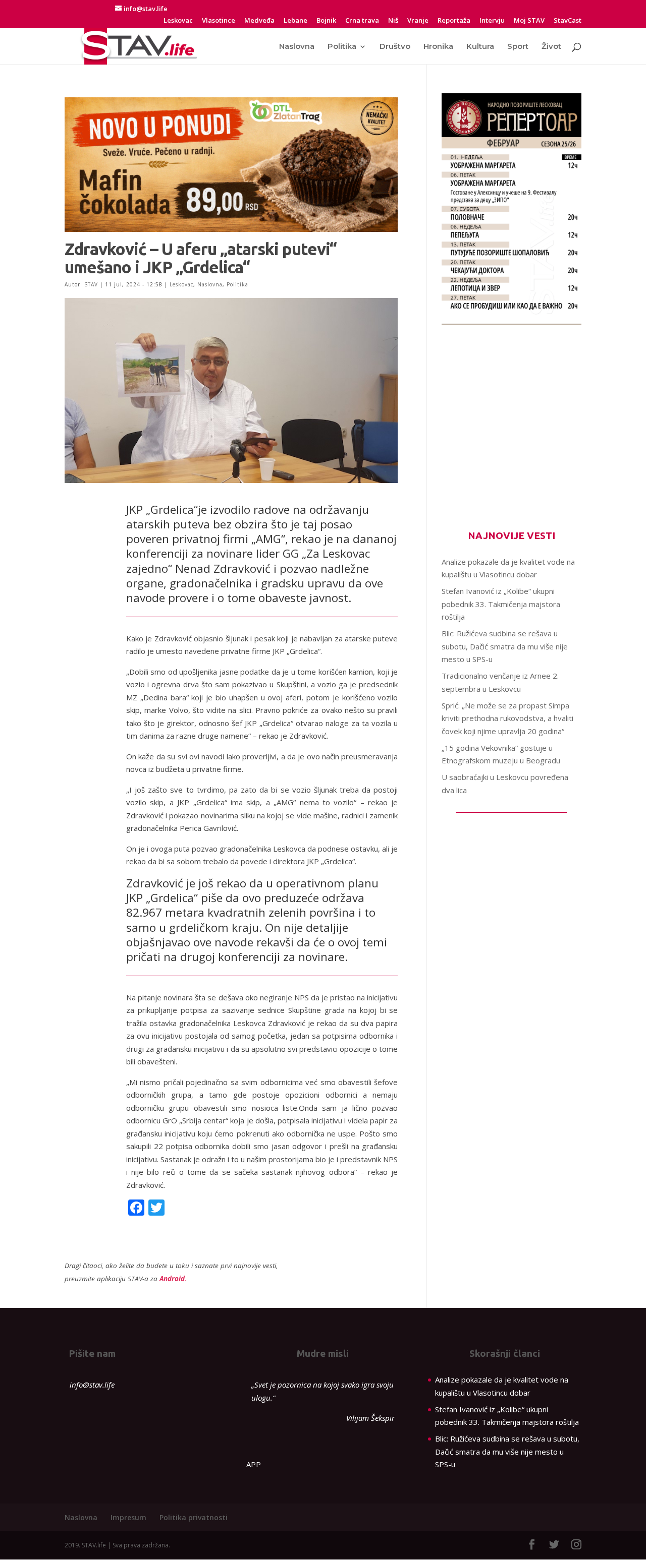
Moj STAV (529, 21)
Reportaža (454, 21)
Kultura (480, 47)
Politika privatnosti (193, 1517)
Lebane (295, 21)
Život (551, 47)
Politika (342, 47)
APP (253, 1464)
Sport (517, 47)
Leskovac (178, 21)
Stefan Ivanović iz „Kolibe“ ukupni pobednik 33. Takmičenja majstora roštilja (501, 604)
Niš (393, 21)
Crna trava (362, 21)
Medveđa (259, 21)
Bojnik (326, 21)
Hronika (438, 47)
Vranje (417, 21)
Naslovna (296, 47)
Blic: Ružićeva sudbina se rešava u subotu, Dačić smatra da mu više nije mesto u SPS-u (505, 646)
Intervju (492, 21)
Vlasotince (218, 21)
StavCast (567, 21)
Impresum (128, 1517)
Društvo (395, 47)
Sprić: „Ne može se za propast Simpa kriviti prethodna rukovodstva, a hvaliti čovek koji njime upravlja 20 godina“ (507, 718)
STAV (91, 284)
